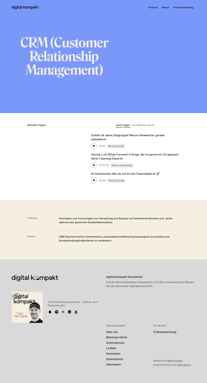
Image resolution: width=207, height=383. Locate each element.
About (165, 7)
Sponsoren (113, 354)
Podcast (153, 7)
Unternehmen (115, 343)
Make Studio (174, 360)
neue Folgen (123, 125)
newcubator (184, 365)
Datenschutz (114, 359)
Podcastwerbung (183, 7)
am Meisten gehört (143, 125)
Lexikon (111, 348)
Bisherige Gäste (116, 337)
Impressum (113, 365)
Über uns (112, 332)
